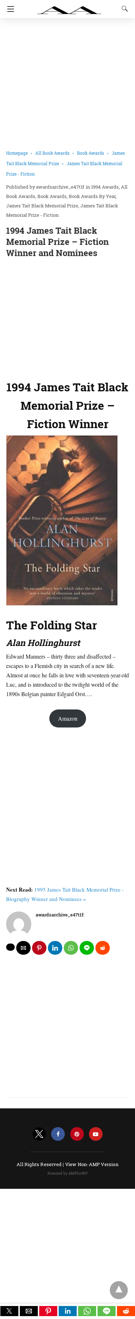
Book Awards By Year (92, 196)
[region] (67, 317)
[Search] (123, 8)
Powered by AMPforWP (67, 1173)
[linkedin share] (55, 948)
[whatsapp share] (71, 948)
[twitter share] (10, 947)
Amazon (67, 718)
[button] (9, 1311)
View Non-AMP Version (91, 1164)
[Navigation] (9, 9)
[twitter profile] (39, 1134)
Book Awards (90, 153)
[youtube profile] (96, 1134)
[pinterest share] (39, 948)
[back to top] (119, 1290)
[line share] (87, 948)
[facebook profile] (58, 1134)
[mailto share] (23, 948)
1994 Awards (105, 187)
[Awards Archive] (69, 6)
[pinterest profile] (77, 1134)
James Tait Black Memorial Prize (42, 205)
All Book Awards (52, 153)
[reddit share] (102, 948)
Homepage (17, 153)
